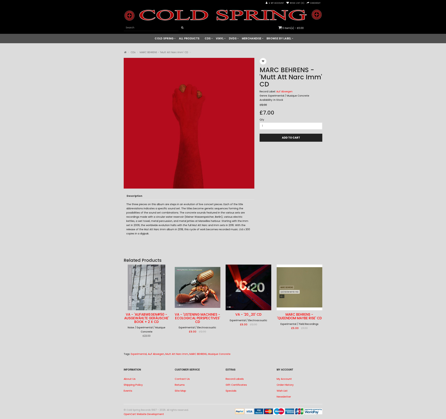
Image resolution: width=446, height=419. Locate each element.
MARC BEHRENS (198, 354)
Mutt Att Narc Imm (176, 354)
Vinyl (220, 38)
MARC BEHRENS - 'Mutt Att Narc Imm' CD (164, 52)
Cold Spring (164, 38)
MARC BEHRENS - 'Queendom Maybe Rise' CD (299, 316)
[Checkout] (308, 3)
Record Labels (235, 379)
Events (128, 391)
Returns (180, 385)
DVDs (233, 38)
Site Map (180, 391)
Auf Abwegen (284, 91)
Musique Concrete (219, 354)
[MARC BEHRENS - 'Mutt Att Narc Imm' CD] (189, 123)
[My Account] (268, 3)
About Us (130, 379)
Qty (262, 119)
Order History (285, 385)
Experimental (139, 354)
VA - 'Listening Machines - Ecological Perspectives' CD (197, 318)
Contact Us (182, 379)
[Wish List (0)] (287, 3)
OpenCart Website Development (144, 414)
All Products (189, 38)
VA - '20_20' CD (248, 314)
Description (134, 196)
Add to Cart (291, 137)
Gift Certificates (236, 385)
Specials (231, 391)
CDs (208, 38)
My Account (284, 379)
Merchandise (251, 38)
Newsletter (284, 396)
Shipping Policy (133, 385)
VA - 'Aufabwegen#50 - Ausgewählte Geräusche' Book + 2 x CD (146, 318)
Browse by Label (279, 38)
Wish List (282, 391)
